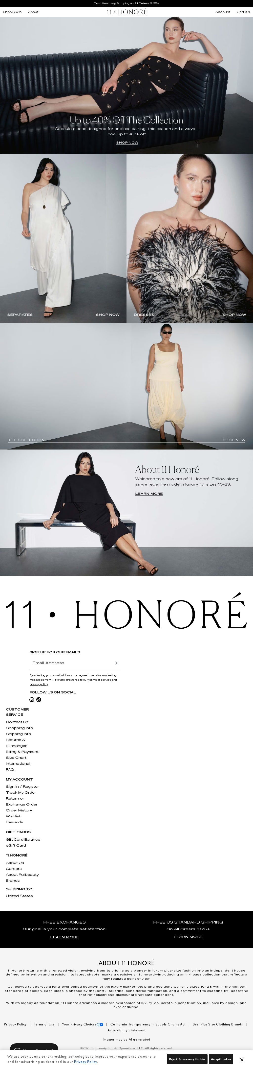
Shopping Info (19, 728)
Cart (243, 12)
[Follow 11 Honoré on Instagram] (31, 699)
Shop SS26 (12, 12)
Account (222, 12)
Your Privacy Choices (79, 1024)
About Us (15, 863)
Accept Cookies (221, 1059)
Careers (14, 869)
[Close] (242, 1059)
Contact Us (17, 722)
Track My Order (21, 792)
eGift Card (16, 845)
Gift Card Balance (23, 839)
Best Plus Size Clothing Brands (218, 1024)
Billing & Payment (22, 752)
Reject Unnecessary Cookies (187, 1059)
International (18, 763)
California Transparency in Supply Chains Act (148, 1024)
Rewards (14, 822)
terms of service (99, 679)
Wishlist (13, 816)
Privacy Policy (16, 1024)
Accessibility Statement (126, 1030)
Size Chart (16, 757)
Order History (19, 810)
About (33, 12)
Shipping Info (18, 734)
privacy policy (38, 684)
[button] (242, 1060)
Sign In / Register (22, 786)
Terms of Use (45, 1024)
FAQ (10, 769)
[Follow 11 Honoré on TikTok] (38, 699)
